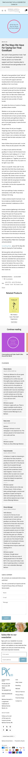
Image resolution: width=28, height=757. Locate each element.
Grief (11, 284)
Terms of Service (20, 691)
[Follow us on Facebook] (3, 726)
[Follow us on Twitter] (7, 726)
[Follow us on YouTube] (7, 730)
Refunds (18, 688)
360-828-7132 (21, 2)
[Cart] (25, 10)
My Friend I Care (18, 284)
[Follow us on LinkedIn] (10, 730)
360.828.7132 (7, 690)
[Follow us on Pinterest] (3, 730)
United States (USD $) (8, 736)
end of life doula (16, 282)
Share (3, 287)
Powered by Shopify (20, 741)
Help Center (19, 682)
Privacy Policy (11, 586)
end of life (4, 41)
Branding (18, 685)
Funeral (7, 284)
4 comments (9, 279)
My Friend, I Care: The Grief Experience (14, 317)
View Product (14, 321)
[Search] (5, 10)
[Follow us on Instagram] (10, 726)
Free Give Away (20, 698)
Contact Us (14, 4)
